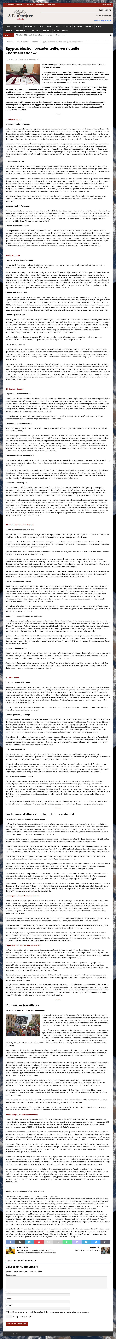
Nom (8, 1292)
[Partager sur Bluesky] (95, 1242)
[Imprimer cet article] (58, 1242)
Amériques (29, 26)
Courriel (8, 1299)
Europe (88, 26)
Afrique (17, 26)
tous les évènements (102, 20)
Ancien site (51, 5)
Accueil (7, 26)
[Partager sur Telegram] (86, 1242)
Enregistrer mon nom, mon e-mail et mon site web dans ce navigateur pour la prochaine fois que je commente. (49, 1312)
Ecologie (67, 26)
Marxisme (8, 31)
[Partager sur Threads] (105, 1242)
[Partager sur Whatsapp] (67, 1242)
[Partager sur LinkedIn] (29, 1242)
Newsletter (40, 5)
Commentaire (11, 1275)
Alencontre (24, 59)
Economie (78, 26)
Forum (98, 26)
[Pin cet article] (39, 1242)
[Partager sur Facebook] (10, 1242)
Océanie (35, 31)
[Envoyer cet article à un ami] (48, 1242)
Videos (65, 31)
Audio (49, 26)
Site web (9, 1305)
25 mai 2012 (13, 59)
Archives (30, 5)
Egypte (33, 59)
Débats (57, 26)
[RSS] (111, 35)
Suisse (56, 31)
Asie (40, 26)
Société (46, 31)
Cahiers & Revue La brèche (13, 5)
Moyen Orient (21, 31)
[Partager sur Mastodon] (77, 1242)
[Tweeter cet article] (20, 1242)
